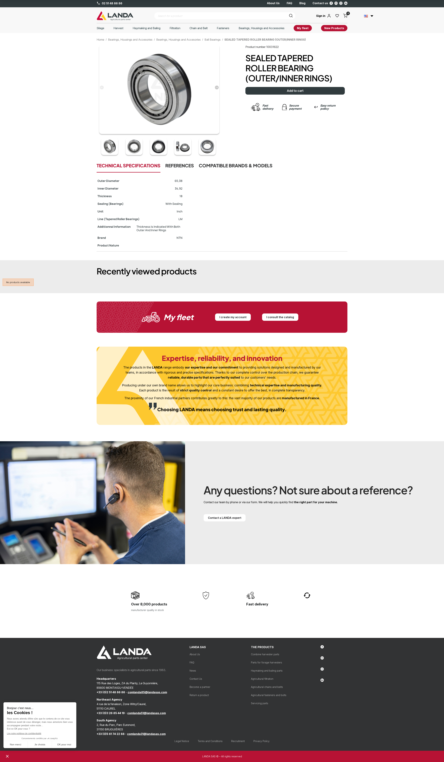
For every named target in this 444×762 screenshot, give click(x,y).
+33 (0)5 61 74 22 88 (111, 734)
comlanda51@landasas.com (146, 713)
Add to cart (295, 91)
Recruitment (238, 741)
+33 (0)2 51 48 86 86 (111, 692)
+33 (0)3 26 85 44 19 (111, 713)
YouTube (336, 3)
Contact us (320, 3)
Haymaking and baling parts (267, 670)
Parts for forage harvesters (266, 662)
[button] (217, 87)
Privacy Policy (261, 741)
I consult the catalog (280, 317)
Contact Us (196, 678)
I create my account (232, 317)
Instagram (341, 3)
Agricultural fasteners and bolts (268, 695)
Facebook (331, 3)
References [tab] (179, 165)
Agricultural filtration (262, 678)
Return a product (199, 695)
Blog (302, 3)
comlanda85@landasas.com (147, 692)
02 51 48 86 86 (111, 3)
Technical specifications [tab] (128, 165)
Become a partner (200, 686)
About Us (273, 3)
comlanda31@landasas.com (146, 734)
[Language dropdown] (368, 16)
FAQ (289, 3)
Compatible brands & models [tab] (235, 165)
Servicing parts (259, 703)
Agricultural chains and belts (267, 686)
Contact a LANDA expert (224, 518)
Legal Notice (181, 741)
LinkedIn (345, 3)
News (193, 670)
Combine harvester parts (265, 654)
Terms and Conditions (210, 741)
